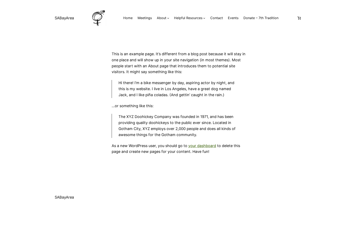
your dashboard (202, 146)
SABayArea (64, 18)
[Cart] (299, 18)
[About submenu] (168, 18)
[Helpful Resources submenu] (204, 18)
